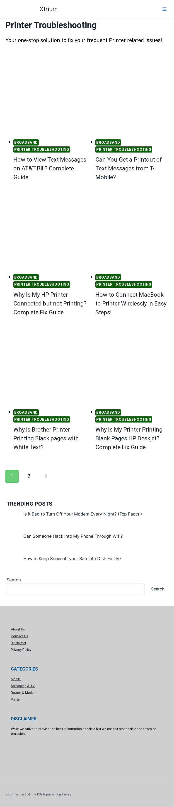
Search (14, 580)
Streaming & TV (23, 686)
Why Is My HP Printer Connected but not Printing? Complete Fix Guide (49, 303)
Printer (16, 699)
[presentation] (50, 97)
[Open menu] (164, 8)
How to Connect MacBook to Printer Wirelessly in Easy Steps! (131, 303)
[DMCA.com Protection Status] (87, 757)
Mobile (16, 679)
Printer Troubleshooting (41, 149)
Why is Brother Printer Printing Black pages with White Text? (46, 438)
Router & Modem (23, 693)
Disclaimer (18, 643)
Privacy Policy (21, 650)
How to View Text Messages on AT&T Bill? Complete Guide (49, 168)
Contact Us (19, 636)
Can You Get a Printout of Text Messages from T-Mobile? (128, 168)
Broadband (26, 142)
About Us (18, 629)
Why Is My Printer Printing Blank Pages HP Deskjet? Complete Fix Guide (128, 438)
